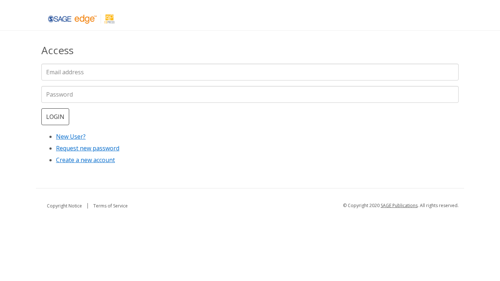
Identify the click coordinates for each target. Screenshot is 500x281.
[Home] (81, 19)
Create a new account (85, 160)
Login (55, 117)
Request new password (87, 148)
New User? (71, 136)
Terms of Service (110, 206)
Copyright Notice (64, 206)
